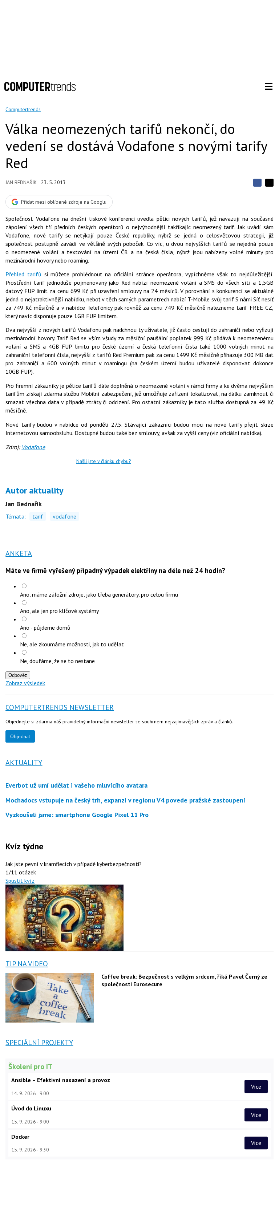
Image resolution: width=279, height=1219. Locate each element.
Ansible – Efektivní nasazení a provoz (60, 1080)
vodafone (64, 516)
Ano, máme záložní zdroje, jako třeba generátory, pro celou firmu (99, 594)
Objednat (20, 736)
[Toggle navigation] (268, 86)
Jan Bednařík (21, 182)
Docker (20, 1136)
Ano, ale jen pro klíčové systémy (59, 610)
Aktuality (23, 762)
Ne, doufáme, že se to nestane (57, 661)
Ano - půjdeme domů (45, 627)
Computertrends (23, 109)
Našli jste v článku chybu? (103, 461)
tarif (37, 516)
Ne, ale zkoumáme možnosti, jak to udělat (72, 644)
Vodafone (33, 447)
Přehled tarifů (23, 274)
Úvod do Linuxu (31, 1108)
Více (256, 1086)
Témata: (15, 516)
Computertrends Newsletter (59, 707)
